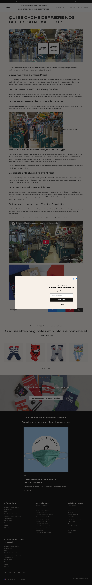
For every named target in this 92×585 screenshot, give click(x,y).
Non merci (61, 304)
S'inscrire (61, 299)
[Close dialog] (75, 274)
